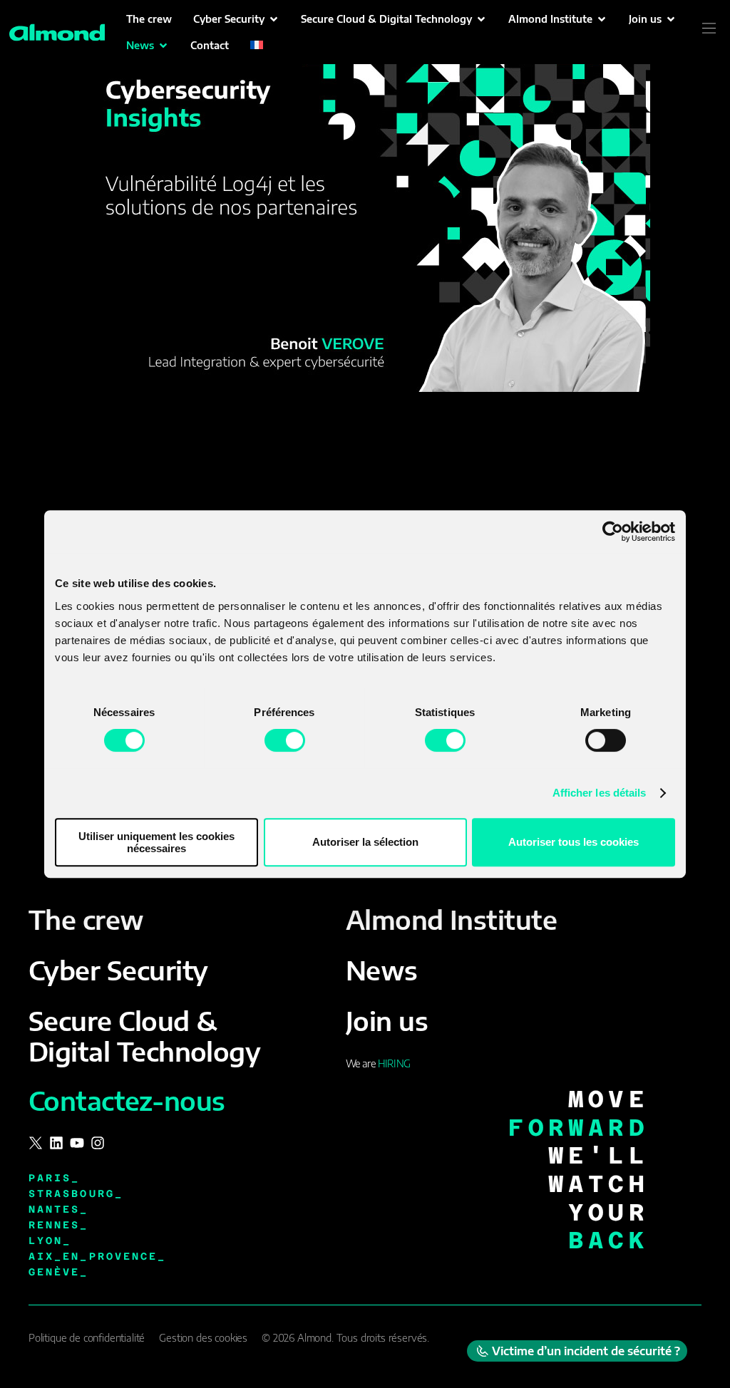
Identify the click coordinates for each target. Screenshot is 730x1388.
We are (378, 1063)
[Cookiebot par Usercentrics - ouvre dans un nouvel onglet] (612, 531)
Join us (387, 1021)
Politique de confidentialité (87, 1338)
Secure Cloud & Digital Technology (144, 1036)
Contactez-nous (127, 1100)
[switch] (284, 740)
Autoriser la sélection (365, 842)
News (382, 970)
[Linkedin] (56, 1143)
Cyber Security (118, 970)
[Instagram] (98, 1143)
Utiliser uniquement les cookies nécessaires (156, 842)
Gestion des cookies (203, 1338)
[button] (236, 19)
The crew (86, 919)
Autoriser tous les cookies (573, 842)
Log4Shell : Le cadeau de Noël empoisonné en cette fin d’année (352, 448)
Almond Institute (451, 919)
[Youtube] (77, 1143)
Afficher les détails (599, 793)
